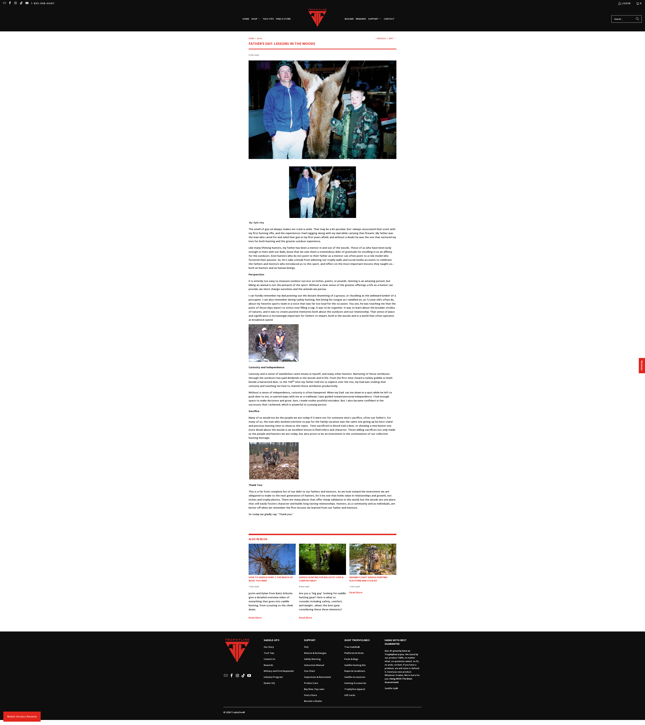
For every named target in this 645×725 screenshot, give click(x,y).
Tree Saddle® (352, 646)
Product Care (311, 683)
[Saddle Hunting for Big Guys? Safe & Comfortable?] (322, 559)
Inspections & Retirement (317, 676)
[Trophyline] (317, 19)
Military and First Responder (279, 670)
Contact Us (269, 659)
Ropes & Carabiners (354, 670)
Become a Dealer (313, 701)
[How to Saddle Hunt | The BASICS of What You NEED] (272, 559)
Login (626, 3)
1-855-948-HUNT (43, 3)
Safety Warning (312, 659)
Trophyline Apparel (354, 689)
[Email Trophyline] (4, 3)
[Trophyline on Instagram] (15, 3)
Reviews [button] (642, 366)
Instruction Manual (314, 665)
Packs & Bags (351, 659)
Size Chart (309, 670)
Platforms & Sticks (354, 652)
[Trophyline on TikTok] (21, 3)
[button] (256, 19)
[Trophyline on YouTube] (26, 3)
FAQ (306, 646)
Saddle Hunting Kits (355, 665)
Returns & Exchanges (315, 652)
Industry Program (273, 676)
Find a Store (310, 695)
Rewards (268, 665)
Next (391, 38)
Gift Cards (349, 695)
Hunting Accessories (355, 683)
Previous (381, 38)
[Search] (637, 19)
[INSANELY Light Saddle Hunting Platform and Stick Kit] (372, 559)
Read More (255, 617)
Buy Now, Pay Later (314, 689)
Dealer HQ (269, 683)
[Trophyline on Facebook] (10, 3)
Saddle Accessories (354, 676)
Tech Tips (269, 652)
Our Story (269, 646)
